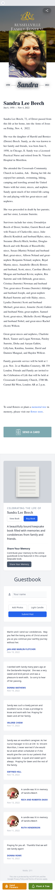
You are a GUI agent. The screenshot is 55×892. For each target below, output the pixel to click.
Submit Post (27, 614)
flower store (37, 411)
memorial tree (39, 407)
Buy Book (30, 518)
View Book (14, 518)
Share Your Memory (19, 564)
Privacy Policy (19, 879)
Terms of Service (35, 879)
